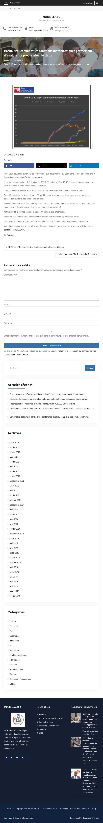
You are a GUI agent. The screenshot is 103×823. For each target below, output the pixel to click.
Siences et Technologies (20, 679)
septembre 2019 (17, 533)
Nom (7, 305)
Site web (8, 323)
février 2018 (15, 596)
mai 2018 (14, 581)
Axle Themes (93, 818)
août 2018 (14, 567)
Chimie (13, 621)
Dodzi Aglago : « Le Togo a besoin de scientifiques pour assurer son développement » (48, 394)
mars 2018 (14, 591)
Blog (41, 733)
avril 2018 (14, 586)
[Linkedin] (17, 757)
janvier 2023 (15, 476)
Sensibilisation (16, 669)
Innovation (14, 641)
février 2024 (15, 462)
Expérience (14, 636)
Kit (11, 645)
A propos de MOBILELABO (51, 718)
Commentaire (10, 275)
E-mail (7, 314)
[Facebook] (6, 757)
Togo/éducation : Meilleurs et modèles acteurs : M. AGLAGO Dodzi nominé (42, 404)
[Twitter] (11, 757)
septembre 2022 (17, 481)
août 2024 (14, 457)
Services (13, 674)
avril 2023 (14, 466)
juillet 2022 (14, 486)
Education (14, 626)
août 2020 (14, 519)
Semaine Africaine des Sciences (74, 808)
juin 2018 (14, 577)
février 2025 (15, 447)
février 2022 (15, 495)
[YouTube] (22, 757)
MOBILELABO (51, 17)
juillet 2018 (14, 572)
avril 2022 (14, 490)
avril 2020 (14, 524)
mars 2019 (14, 553)
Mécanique (14, 650)
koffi (22, 155)
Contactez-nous (46, 722)
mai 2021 (14, 510)
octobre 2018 (15, 562)
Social (12, 684)
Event (12, 631)
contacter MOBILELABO (14, 230)
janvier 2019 (15, 557)
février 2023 (15, 471)
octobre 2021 (15, 500)
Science (10, 235)
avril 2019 (14, 548)
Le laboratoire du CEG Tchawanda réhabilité (76, 254)
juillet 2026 (14, 442)
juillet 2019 (14, 538)
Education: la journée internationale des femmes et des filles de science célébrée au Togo (49, 399)
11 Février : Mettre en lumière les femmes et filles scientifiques (36, 247)
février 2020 (15, 529)
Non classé (15, 660)
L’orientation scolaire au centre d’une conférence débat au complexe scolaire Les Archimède (50, 417)
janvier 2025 (15, 452)
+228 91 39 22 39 (14, 30)
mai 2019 (14, 543)
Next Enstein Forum (18, 655)
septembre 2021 (17, 505)
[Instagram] (28, 757)
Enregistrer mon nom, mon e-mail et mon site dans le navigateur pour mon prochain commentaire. (46, 336)
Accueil (42, 715)
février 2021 (15, 514)
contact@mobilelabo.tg (38, 30)
